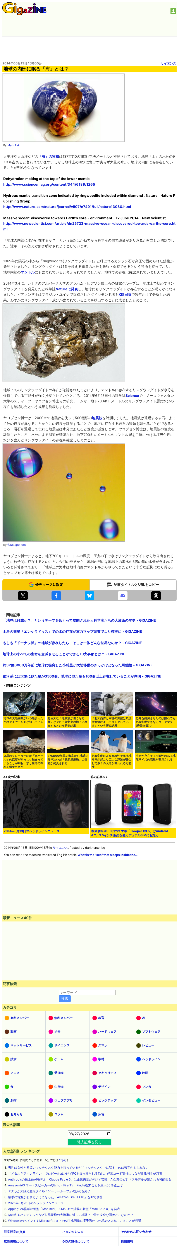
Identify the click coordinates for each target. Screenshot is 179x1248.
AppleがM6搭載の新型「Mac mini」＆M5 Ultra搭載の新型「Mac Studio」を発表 (64, 1209)
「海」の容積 (48, 156)
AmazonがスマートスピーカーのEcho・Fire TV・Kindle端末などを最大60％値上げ (65, 1185)
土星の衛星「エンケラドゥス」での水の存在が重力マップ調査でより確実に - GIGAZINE (72, 631)
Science (132, 395)
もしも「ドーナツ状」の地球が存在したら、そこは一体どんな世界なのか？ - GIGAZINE (72, 643)
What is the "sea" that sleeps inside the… (107, 855)
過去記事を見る (89, 1142)
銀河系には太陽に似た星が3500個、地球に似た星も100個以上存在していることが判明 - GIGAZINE (82, 676)
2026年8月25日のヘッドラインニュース (36, 1203)
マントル (28, 272)
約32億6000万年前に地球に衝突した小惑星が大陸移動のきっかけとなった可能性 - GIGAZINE (78, 665)
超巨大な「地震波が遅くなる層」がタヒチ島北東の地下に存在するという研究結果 (67, 722)
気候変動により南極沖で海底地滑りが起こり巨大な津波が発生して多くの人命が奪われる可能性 (111, 761)
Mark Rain (13, 145)
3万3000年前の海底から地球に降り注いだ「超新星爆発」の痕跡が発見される (68, 759)
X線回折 (125, 294)
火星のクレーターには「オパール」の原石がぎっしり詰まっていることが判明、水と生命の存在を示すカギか (23, 761)
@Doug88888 (16, 544)
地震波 (97, 418)
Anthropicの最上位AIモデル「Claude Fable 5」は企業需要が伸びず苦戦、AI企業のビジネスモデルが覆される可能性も (89, 1179)
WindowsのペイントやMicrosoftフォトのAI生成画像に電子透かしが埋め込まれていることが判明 (74, 1220)
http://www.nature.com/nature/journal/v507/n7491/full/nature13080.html (67, 206)
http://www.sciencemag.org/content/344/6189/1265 (49, 184)
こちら (62, 1160)
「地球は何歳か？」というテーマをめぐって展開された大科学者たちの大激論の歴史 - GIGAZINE (79, 620)
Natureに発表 (67, 289)
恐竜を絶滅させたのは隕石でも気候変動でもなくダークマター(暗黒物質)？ (156, 722)
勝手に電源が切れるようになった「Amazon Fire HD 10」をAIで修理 (55, 1197)
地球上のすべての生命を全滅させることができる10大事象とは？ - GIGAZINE (64, 654)
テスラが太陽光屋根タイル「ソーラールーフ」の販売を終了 (49, 1191)
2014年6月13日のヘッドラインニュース (32, 831)
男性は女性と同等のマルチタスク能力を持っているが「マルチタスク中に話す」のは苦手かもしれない (78, 1167)
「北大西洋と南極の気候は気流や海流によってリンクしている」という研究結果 (111, 722)
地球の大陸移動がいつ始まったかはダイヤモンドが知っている (23, 720)
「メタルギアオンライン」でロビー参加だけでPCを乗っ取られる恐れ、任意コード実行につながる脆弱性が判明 (85, 1173)
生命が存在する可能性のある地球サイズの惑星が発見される (156, 757)
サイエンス (168, 63)
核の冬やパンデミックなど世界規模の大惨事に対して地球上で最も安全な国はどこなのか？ (70, 1215)
